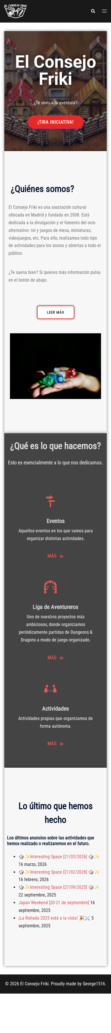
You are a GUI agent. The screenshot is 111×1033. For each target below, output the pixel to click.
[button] (93, 11)
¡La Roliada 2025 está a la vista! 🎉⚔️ (54, 918)
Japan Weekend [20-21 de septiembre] (53, 902)
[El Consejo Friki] (15, 11)
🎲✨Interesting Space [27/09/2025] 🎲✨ (59, 887)
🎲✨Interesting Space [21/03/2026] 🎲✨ (59, 856)
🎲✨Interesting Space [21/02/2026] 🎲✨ (59, 872)
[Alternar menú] (104, 11)
